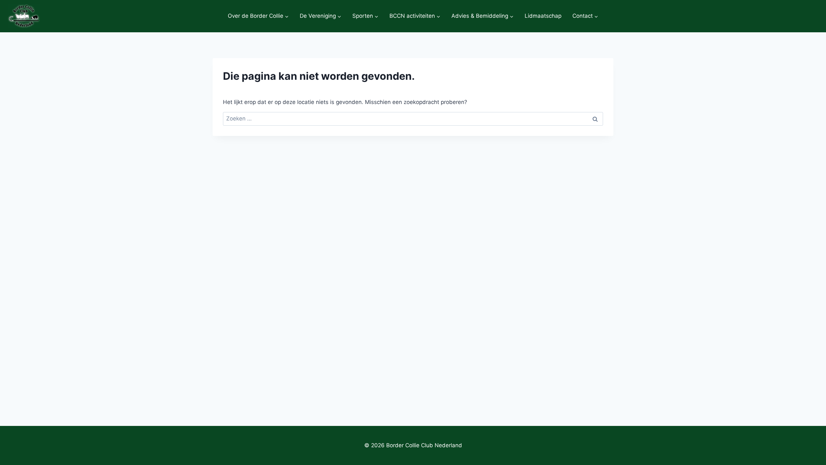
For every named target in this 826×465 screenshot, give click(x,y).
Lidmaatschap (543, 16)
